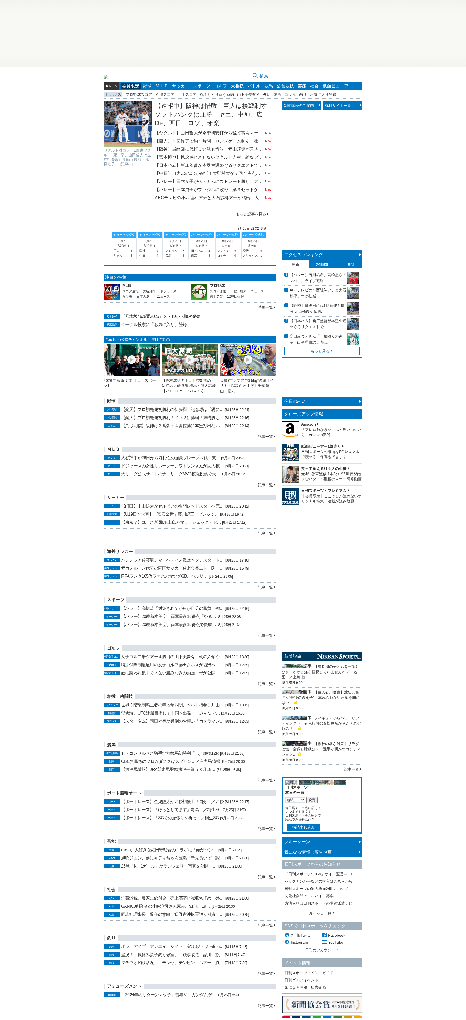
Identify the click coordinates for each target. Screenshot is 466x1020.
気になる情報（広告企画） (310, 852)
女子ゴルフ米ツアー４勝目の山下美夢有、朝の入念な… (172, 656)
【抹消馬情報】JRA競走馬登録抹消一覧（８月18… (168, 769)
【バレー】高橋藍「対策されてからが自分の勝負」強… (172, 608)
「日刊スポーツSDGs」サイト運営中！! (318, 874)
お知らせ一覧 (320, 913)
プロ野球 (217, 285)
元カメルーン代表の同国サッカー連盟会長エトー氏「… (172, 568)
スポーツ (201, 86)
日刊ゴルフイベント (301, 980)
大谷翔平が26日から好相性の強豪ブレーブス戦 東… (170, 457)
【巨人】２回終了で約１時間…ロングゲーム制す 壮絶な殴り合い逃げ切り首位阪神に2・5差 (209, 141)
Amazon (308, 424)
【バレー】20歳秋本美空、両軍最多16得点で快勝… (168, 624)
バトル (254, 86)
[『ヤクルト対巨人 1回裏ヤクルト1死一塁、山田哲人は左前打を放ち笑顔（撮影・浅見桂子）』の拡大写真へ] (128, 124)
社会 (314, 86)
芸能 (302, 86)
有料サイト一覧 (338, 105)
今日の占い (295, 401)
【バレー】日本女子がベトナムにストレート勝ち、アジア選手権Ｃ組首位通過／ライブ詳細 (209, 181)
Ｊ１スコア (187, 94)
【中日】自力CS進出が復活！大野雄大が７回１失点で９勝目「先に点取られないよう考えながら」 (209, 173)
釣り (303, 94)
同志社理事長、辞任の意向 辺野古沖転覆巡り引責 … (172, 914)
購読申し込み (303, 827)
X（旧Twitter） (303, 935)
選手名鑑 (216, 296)
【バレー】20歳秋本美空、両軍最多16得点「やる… (168, 616)
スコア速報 (130, 291)
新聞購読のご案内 (299, 105)
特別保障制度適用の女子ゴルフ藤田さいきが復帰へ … (172, 664)
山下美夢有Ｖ (248, 94)
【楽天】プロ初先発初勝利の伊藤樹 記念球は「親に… (172, 409)
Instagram (299, 942)
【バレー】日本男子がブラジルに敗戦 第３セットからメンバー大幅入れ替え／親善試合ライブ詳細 (209, 189)
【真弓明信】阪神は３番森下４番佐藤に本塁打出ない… (172, 425)
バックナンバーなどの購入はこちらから (318, 881)
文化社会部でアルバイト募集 (309, 896)
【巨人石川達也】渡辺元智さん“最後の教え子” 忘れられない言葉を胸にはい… (321, 697)
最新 (295, 264)
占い (266, 94)
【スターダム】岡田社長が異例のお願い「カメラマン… (172, 721)
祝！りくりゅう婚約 (217, 94)
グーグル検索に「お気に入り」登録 (154, 324)
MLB (126, 285)
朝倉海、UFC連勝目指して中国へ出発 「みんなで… (170, 713)
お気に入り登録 (323, 94)
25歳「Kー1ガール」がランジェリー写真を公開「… (169, 866)
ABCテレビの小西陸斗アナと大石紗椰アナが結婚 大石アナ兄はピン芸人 (209, 197)
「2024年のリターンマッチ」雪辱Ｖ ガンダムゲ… (168, 994)
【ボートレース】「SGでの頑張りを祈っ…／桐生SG (170, 817)
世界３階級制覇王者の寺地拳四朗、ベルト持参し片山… (172, 705)
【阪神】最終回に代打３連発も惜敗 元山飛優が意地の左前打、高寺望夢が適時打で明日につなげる (209, 149)
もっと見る (320, 351)
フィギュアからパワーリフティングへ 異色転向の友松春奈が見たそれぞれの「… (321, 723)
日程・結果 (238, 291)
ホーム (112, 86)
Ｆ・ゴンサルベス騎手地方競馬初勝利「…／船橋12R (170, 753)
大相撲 (237, 86)
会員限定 (130, 86)
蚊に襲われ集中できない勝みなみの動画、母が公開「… (172, 673)
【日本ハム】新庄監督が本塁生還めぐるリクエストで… (318, 324)
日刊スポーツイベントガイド (309, 973)
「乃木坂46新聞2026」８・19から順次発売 (160, 316)
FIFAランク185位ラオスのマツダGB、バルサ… (164, 576)
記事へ (126, 164)
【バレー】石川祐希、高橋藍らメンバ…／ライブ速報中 (318, 278)
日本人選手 (144, 296)
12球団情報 (235, 296)
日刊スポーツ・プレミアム (324, 490)
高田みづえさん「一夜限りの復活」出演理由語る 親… (316, 339)
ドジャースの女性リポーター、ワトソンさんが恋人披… (172, 466)
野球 (147, 86)
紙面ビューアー (338, 86)
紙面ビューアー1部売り (321, 446)
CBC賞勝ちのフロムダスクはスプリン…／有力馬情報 (170, 761)
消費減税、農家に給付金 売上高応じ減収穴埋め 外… (172, 898)
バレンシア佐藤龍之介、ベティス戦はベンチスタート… (172, 560)
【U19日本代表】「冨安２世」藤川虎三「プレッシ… (170, 514)
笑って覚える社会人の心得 (324, 468)
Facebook (336, 935)
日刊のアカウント (320, 950)
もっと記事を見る (251, 214)
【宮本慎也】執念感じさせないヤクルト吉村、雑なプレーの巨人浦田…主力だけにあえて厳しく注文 (209, 157)
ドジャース (168, 291)
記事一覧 (265, 436)
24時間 (322, 264)
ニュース (163, 296)
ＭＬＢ (161, 86)
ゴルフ (220, 86)
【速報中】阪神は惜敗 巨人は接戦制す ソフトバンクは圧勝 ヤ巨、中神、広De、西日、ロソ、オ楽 (214, 114)
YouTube (335, 942)
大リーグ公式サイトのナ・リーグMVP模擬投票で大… (170, 474)
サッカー (180, 86)
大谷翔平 (149, 291)
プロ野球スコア (139, 94)
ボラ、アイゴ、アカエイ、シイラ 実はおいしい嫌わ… (172, 946)
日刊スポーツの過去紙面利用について (317, 888)
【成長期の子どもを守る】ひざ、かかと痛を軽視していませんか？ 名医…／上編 (320, 671)
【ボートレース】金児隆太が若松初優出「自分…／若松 (172, 801)
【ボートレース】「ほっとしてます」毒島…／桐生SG (171, 809)
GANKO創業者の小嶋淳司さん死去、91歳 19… (165, 906)
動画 (277, 94)
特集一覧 (265, 307)
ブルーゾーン (297, 841)
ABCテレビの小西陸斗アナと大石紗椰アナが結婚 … (318, 293)
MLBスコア (164, 94)
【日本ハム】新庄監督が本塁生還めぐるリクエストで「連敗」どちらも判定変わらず (209, 165)
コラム (290, 94)
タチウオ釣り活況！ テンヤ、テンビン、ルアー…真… (172, 962)
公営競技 (285, 86)
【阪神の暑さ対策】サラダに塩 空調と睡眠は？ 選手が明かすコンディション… (321, 749)
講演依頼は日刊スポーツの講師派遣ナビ (318, 903)
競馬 (268, 86)
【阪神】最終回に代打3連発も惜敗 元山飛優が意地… (317, 308)
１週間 (349, 264)
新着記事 (292, 656)
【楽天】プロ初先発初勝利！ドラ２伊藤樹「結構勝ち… (172, 417)
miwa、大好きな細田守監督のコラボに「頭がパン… (169, 850)
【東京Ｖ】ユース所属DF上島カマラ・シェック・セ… (171, 522)
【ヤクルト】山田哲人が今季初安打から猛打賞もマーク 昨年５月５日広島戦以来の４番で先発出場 (209, 133)
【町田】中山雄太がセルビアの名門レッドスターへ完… (172, 506)
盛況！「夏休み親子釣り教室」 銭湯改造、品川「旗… (172, 954)
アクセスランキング (303, 254)
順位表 (127, 296)
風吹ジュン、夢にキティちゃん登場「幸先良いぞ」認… (172, 858)
